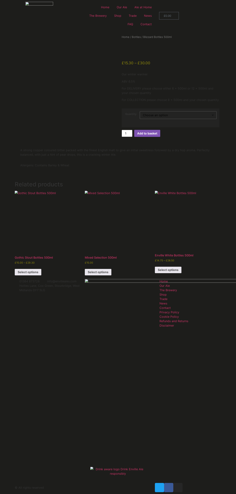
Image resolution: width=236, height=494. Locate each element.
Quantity (130, 114)
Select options (28, 272)
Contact (146, 24)
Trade (133, 15)
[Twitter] (159, 487)
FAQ (130, 24)
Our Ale (122, 7)
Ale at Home (143, 7)
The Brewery (98, 15)
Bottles (136, 37)
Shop (117, 15)
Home (105, 7)
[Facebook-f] (168, 487)
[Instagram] (178, 487)
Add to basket (147, 133)
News (148, 15)
